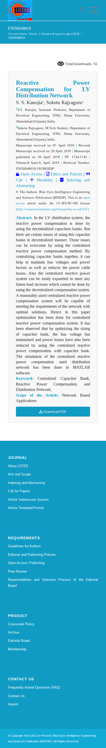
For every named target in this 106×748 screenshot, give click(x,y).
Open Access (30, 174)
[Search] (79, 10)
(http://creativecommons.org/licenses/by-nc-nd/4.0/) (52, 209)
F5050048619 (19, 28)
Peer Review (17, 571)
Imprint (13, 704)
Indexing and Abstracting (26, 483)
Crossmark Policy (21, 624)
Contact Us (16, 696)
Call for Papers (19, 491)
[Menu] (91, 10)
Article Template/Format (26, 508)
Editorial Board (19, 641)
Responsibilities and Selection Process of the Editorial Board (53, 583)
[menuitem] (79, 10)
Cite (19, 180)
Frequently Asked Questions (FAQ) (34, 687)
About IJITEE (18, 466)
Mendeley (43, 180)
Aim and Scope (19, 474)
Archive (13, 632)
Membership (17, 649)
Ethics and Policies (65, 174)
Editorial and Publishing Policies (32, 555)
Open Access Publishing (26, 563)
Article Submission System (28, 500)
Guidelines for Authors (24, 546)
